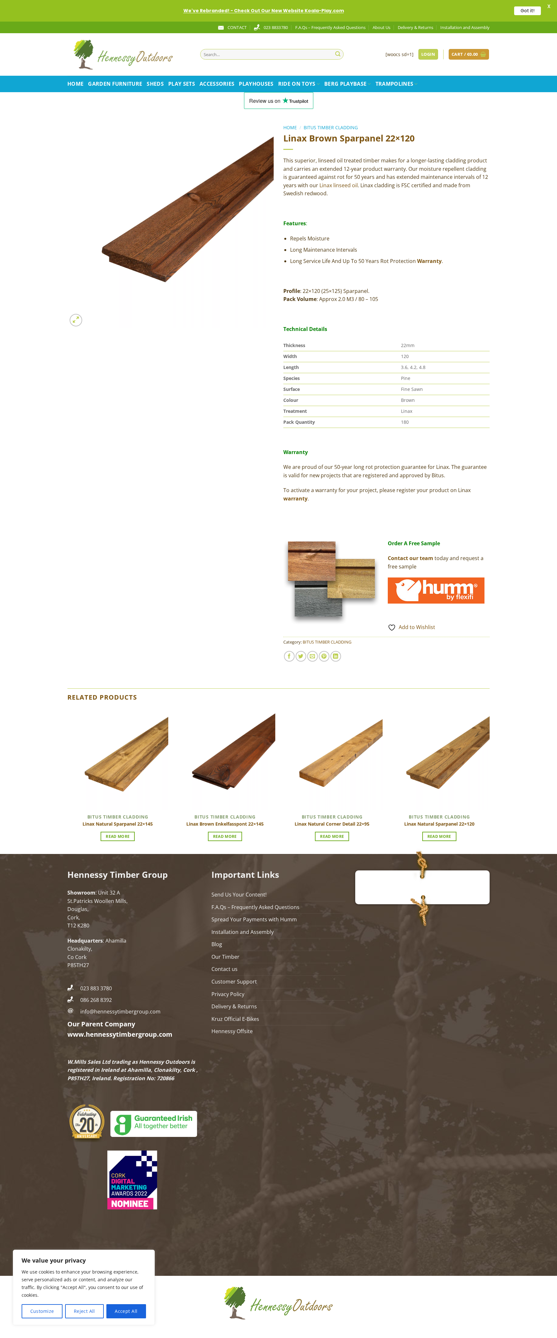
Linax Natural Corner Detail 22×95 (332, 824)
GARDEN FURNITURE (115, 83)
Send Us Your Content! (239, 894)
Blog (216, 944)
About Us (381, 27)
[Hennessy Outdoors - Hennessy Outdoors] (129, 54)
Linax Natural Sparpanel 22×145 (118, 824)
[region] (84, 1287)
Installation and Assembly (465, 27)
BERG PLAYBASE (345, 83)
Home (75, 83)
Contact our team (410, 558)
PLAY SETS (181, 83)
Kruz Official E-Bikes (235, 1019)
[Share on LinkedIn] (335, 656)
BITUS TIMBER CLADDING (331, 127)
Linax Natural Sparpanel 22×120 (439, 824)
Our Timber (225, 956)
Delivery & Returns (415, 27)
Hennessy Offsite (232, 1031)
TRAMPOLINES (395, 83)
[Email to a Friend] (312, 656)
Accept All (126, 1311)
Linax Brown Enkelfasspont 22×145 (225, 824)
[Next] (489, 781)
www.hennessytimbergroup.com (119, 1034)
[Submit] (337, 54)
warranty (295, 498)
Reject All (84, 1311)
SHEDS (155, 83)
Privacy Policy (227, 994)
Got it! (527, 10)
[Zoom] (76, 320)
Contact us (224, 969)
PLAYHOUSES (256, 83)
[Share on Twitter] (301, 656)
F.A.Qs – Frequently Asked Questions (330, 27)
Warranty (429, 261)
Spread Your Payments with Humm (254, 919)
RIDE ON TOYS (297, 83)
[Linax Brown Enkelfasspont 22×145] (224, 759)
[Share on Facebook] (289, 656)
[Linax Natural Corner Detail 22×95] (332, 759)
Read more (118, 836)
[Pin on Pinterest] (324, 656)
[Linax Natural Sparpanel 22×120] (439, 759)
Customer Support (234, 981)
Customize (42, 1311)
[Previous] (68, 781)
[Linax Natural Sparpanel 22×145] (117, 759)
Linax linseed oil (338, 185)
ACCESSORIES (217, 83)
